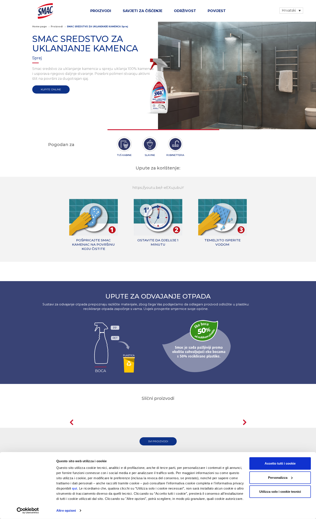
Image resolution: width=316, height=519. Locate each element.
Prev (71, 422)
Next (244, 422)
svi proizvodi (158, 441)
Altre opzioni (66, 510)
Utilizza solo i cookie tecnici (280, 491)
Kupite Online (51, 89)
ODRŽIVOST (185, 11)
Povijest (217, 11)
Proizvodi (100, 11)
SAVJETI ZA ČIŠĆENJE (142, 11)
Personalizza (277, 477)
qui (74, 488)
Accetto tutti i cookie (280, 463)
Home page (39, 26)
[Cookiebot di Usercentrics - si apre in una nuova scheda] (28, 510)
